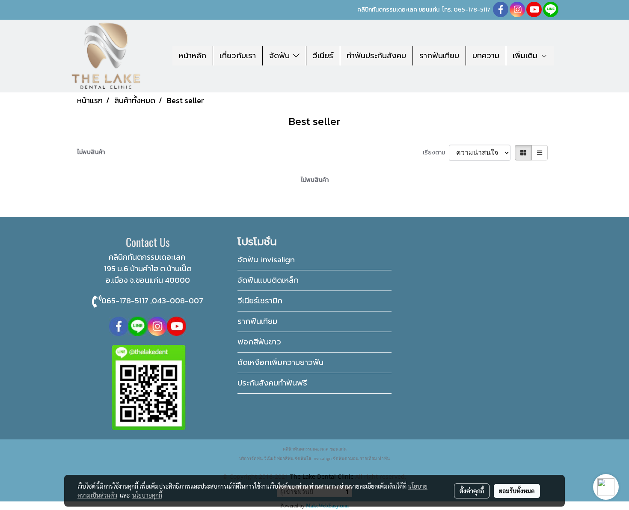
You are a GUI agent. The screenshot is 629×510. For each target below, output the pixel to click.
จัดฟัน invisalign (266, 260)
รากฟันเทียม (439, 56)
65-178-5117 (474, 9)
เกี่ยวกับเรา (238, 56)
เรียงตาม (436, 152)
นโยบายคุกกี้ (147, 495)
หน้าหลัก (192, 56)
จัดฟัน (281, 56)
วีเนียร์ (323, 56)
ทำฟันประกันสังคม (376, 56)
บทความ (485, 56)
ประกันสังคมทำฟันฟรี (272, 383)
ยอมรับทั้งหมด (517, 491)
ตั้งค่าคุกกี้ (472, 491)
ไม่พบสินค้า (91, 152)
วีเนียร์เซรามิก (259, 301)
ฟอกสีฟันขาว (259, 342)
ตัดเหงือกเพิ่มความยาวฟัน (280, 362)
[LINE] (138, 325)
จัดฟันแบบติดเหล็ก (268, 280)
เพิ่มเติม (526, 56)
